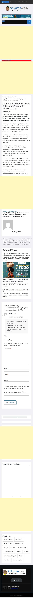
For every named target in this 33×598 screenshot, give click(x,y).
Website (6, 380)
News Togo (7, 560)
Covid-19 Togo (22, 547)
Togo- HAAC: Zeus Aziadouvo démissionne (16, 253)
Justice (21, 556)
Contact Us (16, 580)
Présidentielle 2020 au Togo (16, 216)
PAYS (9, 211)
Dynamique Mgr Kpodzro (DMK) (17, 214)
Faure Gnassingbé (8, 551)
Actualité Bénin (20, 539)
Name (6, 368)
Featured (5, 216)
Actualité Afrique (8, 539)
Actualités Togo (8, 543)
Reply (5, 335)
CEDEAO (13, 547)
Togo (16, 211)
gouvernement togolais (10, 556)
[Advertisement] (16, 42)
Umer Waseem (14, 588)
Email (6, 374)
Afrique (6, 547)
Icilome (20, 595)
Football (26, 551)
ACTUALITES (5, 211)
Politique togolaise (18, 560)
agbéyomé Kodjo (11, 213)
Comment (7, 349)
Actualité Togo (19, 543)
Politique (12, 211)
